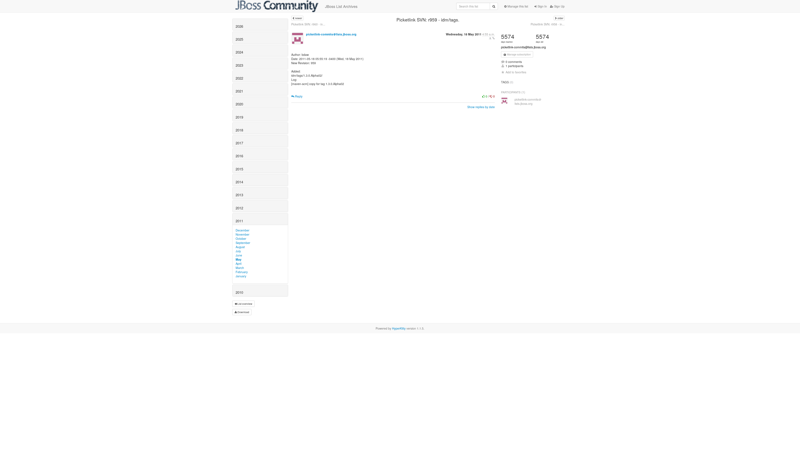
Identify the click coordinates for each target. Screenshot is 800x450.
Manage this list (517, 6)
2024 (239, 52)
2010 (239, 292)
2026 (239, 26)
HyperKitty (399, 328)
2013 (239, 194)
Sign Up (559, 6)
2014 (239, 181)
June (239, 255)
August (240, 247)
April (238, 263)
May (238, 259)
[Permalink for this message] (493, 38)
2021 (239, 91)
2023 (239, 65)
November (242, 234)
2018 (239, 130)
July (238, 251)
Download (243, 312)
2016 (239, 155)
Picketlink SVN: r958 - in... (548, 24)
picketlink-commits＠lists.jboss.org (331, 34)
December (242, 230)
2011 (239, 220)
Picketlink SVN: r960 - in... (308, 24)
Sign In (542, 6)
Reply (298, 96)
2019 (239, 117)
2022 (239, 78)
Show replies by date (481, 107)
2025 (239, 39)
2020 (239, 103)
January (241, 276)
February (242, 272)
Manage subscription (518, 54)
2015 (239, 168)
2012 (239, 207)
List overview (244, 303)
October (241, 238)
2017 (239, 142)
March (240, 268)
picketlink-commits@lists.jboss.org (523, 47)
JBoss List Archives (341, 6)
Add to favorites (516, 72)
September (243, 243)
